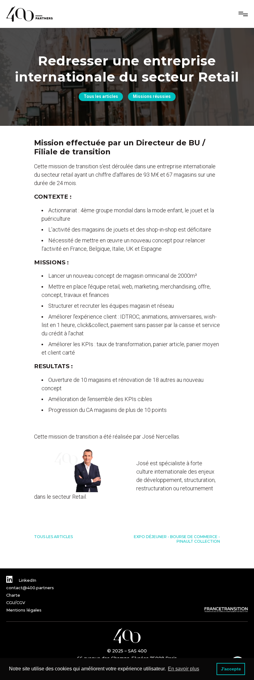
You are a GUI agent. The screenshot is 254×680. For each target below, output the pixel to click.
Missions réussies (152, 96)
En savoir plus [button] (183, 668)
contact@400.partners (30, 587)
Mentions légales (24, 609)
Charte (13, 595)
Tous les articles (101, 96)
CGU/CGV (15, 602)
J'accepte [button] (231, 668)
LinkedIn (26, 580)
